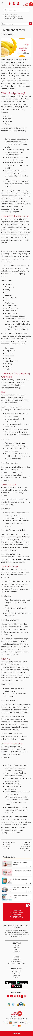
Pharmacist (16, 975)
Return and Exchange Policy (16, 963)
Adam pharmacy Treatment (13, 17)
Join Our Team (16, 971)
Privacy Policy (16, 959)
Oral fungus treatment (20, 879)
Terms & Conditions (16, 961)
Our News (16, 947)
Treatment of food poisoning (14, 19)
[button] (13, 4)
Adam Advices (12, 15)
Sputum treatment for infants (22, 871)
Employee (16, 977)
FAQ (16, 949)
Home (5, 15)
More (28, 866)
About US (16, 945)
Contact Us (16, 1033)
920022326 (16, 917)
